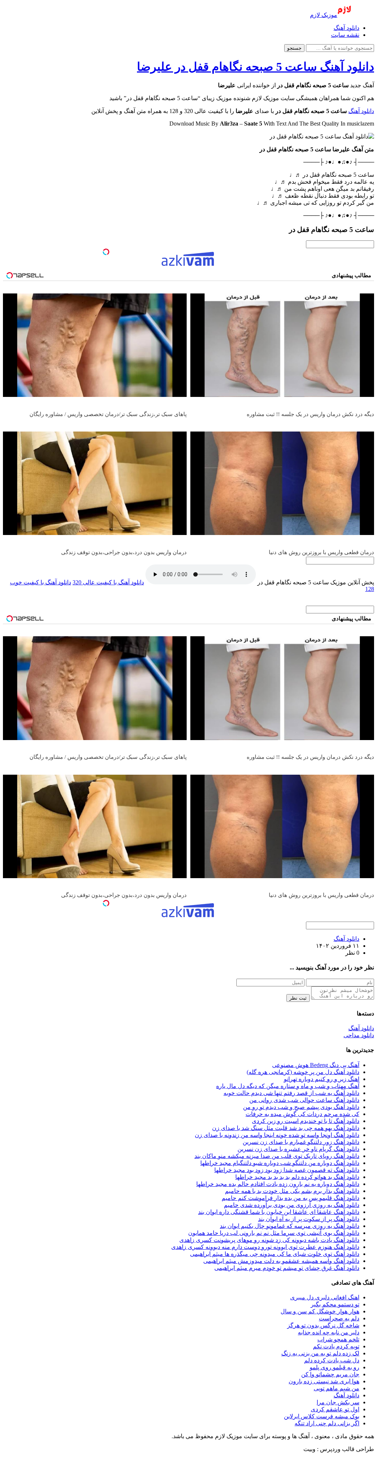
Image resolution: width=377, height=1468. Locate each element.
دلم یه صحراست (339, 1318)
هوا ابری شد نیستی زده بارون (324, 1381)
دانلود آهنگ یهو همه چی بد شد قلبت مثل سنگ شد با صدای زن (285, 1128)
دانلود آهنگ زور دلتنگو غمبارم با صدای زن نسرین (301, 1142)
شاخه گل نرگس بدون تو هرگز (323, 1325)
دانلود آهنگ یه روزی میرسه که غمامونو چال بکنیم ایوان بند (289, 1226)
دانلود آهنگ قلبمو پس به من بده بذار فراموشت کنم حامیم (290, 1198)
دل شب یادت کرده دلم (331, 1360)
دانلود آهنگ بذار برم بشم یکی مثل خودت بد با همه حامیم (292, 1191)
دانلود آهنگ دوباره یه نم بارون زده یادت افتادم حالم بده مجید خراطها (277, 1184)
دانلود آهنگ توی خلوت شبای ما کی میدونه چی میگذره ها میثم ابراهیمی (274, 1254)
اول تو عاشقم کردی (335, 1409)
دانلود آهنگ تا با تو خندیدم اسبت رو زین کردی (305, 1121)
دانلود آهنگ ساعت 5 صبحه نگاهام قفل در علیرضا (255, 66)
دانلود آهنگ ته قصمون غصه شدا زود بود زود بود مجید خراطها (286, 1170)
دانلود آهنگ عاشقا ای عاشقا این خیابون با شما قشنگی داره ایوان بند (278, 1212)
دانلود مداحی (358, 1035)
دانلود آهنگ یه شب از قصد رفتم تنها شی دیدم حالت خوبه (291, 1093)
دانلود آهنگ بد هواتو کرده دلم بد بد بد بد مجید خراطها (297, 1177)
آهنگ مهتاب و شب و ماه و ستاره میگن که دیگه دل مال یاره (287, 1086)
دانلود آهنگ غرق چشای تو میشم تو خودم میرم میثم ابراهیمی (286, 1268)
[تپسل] (106, 252)
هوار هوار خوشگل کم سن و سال (320, 1311)
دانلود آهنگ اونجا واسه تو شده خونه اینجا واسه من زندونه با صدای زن (277, 1135)
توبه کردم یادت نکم (336, 1346)
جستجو (294, 48)
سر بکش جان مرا (338, 1402)
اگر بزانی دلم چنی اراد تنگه (327, 1423)
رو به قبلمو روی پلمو (334, 1367)
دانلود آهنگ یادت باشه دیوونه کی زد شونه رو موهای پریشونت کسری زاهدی (269, 1240)
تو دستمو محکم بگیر (335, 1304)
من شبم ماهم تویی (336, 1388)
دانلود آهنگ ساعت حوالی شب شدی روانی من (304, 1100)
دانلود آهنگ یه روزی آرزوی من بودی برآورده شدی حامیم (291, 1205)
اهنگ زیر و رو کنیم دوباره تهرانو (321, 1079)
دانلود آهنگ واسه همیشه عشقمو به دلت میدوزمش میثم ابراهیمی (281, 1261)
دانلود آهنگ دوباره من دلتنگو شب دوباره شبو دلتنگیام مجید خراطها (279, 1163)
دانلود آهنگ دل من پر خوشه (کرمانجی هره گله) (303, 1072)
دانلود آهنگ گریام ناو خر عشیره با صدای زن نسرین (298, 1149)
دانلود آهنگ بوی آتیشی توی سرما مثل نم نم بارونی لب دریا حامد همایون (273, 1233)
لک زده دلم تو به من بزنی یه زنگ (320, 1353)
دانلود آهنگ (346, 28)
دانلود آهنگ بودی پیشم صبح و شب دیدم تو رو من (301, 1107)
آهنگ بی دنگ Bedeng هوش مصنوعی (315, 1065)
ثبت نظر (298, 998)
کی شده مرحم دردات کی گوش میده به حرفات (302, 1114)
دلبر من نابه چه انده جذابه (328, 1332)
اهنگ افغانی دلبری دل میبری (324, 1297)
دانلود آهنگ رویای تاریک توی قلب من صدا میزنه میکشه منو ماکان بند (276, 1156)
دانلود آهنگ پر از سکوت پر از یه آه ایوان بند (308, 1219)
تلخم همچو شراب (338, 1339)
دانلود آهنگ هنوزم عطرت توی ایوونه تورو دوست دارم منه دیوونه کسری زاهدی (265, 1247)
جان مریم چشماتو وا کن (330, 1374)
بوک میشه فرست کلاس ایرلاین (321, 1416)
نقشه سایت (345, 35)
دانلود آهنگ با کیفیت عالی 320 (108, 582)
